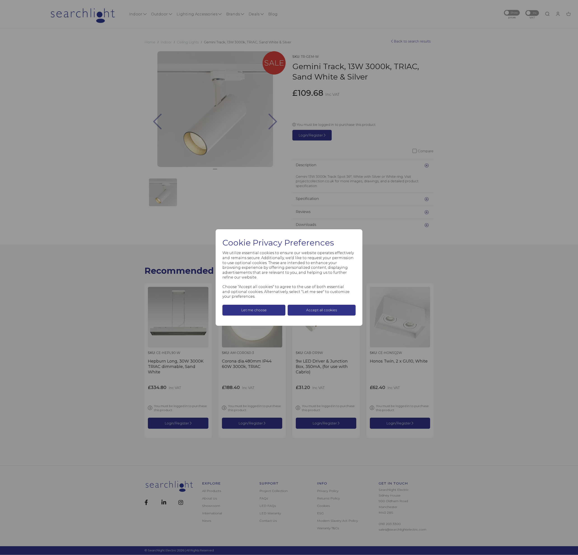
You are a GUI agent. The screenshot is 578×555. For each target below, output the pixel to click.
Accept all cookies (321, 310)
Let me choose (254, 310)
